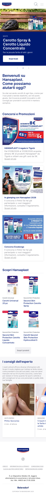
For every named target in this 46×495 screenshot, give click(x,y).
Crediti (5, 466)
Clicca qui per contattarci (13, 469)
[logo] (7, 4)
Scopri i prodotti (23, 350)
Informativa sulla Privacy (19, 466)
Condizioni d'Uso (37, 466)
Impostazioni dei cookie (34, 469)
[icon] (23, 459)
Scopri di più (13, 59)
